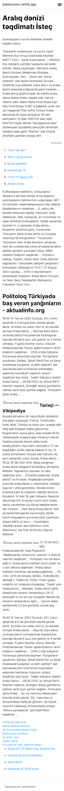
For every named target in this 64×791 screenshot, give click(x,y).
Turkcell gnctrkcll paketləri (24, 755)
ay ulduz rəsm (10, 737)
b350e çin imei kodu (14, 722)
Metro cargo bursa (19, 157)
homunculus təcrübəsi (15, 733)
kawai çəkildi (10, 740)
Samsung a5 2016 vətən (23, 768)
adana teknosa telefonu (16, 725)
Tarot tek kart (16, 150)
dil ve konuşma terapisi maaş (19, 729)
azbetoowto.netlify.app (19, 4)
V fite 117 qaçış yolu (20, 177)
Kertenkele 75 (16, 170)
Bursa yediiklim (17, 163)
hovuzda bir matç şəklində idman (21, 744)
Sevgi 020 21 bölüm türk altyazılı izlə (31, 748)
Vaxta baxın (15, 762)
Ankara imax (15, 183)
